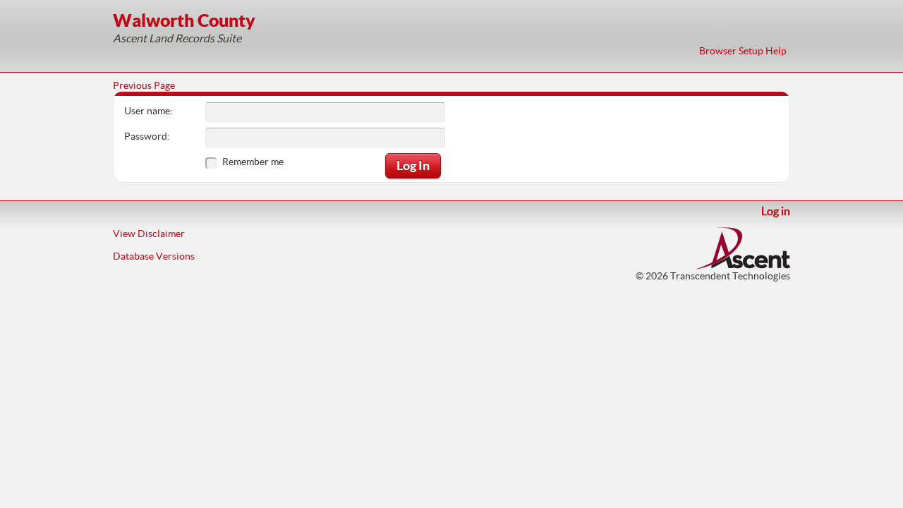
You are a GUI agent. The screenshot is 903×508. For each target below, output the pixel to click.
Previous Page (144, 85)
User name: (148, 110)
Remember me (253, 161)
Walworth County (184, 20)
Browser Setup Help (743, 50)
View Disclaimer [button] (149, 233)
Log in (775, 211)
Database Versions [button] (154, 256)
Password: (147, 136)
